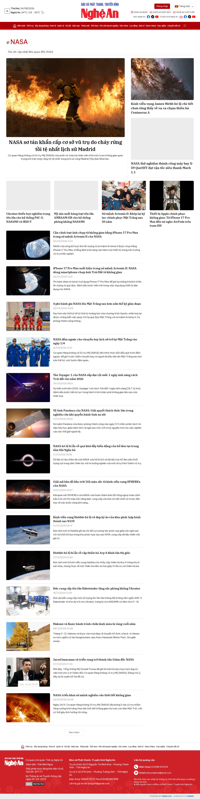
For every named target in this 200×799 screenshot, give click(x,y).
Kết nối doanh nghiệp (109, 26)
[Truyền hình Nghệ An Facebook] (185, 16)
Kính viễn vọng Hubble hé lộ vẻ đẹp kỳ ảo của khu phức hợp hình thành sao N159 (97, 519)
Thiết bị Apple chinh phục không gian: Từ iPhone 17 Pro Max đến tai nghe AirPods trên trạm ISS (170, 219)
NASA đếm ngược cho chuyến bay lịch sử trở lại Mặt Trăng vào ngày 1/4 (95, 341)
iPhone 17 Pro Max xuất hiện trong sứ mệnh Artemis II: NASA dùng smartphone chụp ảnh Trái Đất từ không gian (95, 270)
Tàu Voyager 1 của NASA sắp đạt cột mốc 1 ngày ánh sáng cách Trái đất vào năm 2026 (95, 377)
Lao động (133, 26)
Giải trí (142, 26)
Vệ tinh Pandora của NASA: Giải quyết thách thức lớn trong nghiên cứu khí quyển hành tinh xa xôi (93, 412)
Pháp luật (85, 26)
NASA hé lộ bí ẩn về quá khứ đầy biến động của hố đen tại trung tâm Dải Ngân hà (96, 448)
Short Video (151, 26)
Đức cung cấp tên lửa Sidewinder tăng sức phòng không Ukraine (96, 588)
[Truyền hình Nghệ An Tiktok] (189, 16)
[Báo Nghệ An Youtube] (156, 16)
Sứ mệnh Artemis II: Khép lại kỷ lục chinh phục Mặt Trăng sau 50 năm (123, 217)
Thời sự (30, 26)
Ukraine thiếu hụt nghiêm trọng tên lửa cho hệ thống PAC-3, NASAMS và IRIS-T (28, 217)
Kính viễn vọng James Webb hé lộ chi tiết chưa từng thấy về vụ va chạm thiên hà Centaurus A (162, 108)
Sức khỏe (124, 26)
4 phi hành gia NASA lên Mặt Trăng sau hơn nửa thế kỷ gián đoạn (97, 304)
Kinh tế (53, 26)
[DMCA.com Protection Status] (46, 784)
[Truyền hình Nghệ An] (181, 16)
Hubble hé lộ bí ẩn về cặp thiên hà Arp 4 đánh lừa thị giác (91, 553)
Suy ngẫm (161, 26)
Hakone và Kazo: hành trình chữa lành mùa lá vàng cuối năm (94, 624)
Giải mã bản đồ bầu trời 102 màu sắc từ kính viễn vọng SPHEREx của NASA (96, 483)
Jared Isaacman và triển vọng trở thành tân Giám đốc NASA (93, 659)
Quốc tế (60, 26)
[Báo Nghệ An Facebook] (148, 16)
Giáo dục (76, 26)
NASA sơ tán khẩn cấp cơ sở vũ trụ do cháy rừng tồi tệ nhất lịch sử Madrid (65, 145)
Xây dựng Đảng (42, 26)
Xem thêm (74, 732)
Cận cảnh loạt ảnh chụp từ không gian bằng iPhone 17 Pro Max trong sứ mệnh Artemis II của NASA (95, 234)
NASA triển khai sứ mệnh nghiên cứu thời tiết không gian (92, 695)
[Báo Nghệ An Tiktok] (152, 16)
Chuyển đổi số (174, 26)
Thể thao (94, 26)
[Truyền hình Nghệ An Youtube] (193, 16)
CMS (167, 796)
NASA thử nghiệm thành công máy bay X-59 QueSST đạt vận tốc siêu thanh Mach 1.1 (162, 167)
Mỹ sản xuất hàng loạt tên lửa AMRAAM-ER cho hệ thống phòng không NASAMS (74, 217)
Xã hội (68, 26)
